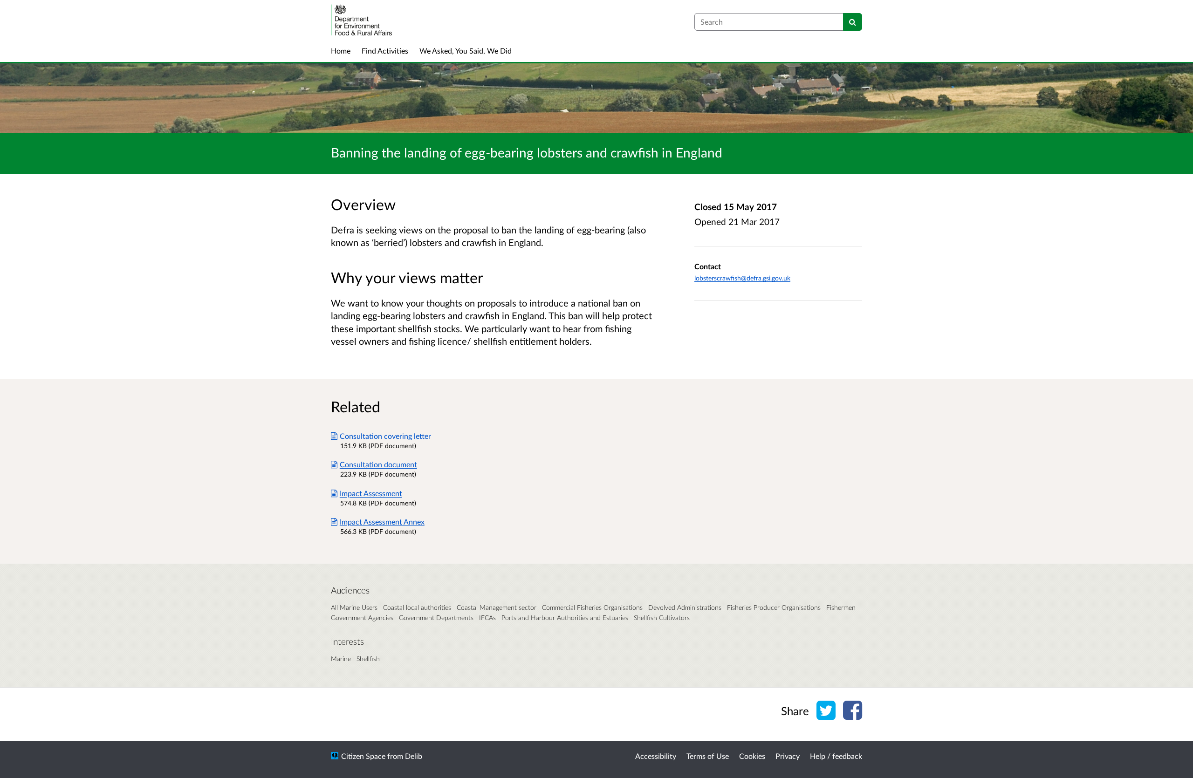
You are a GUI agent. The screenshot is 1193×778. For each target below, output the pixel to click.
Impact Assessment (371, 493)
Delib (413, 755)
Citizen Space (363, 755)
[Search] (852, 22)
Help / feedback (836, 755)
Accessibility (655, 755)
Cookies (752, 755)
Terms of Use (707, 755)
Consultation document (378, 464)
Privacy (787, 755)
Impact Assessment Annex (382, 521)
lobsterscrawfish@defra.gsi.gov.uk (742, 278)
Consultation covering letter (385, 435)
